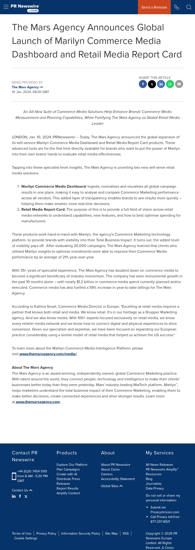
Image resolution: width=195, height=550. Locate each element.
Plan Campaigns (68, 469)
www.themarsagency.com (38, 402)
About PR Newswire (115, 464)
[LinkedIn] (14, 496)
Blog (149, 478)
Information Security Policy (80, 533)
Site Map (111, 533)
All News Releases (159, 464)
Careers (107, 474)
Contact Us (20, 490)
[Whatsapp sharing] (170, 84)
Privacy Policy (46, 533)
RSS (126, 533)
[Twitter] (26, 496)
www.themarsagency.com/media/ (48, 354)
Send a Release (154, 7)
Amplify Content (68, 493)
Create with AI (67, 474)
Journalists (154, 483)
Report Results (67, 488)
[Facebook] (20, 496)
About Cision (110, 469)
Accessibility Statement (118, 478)
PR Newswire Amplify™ (162, 469)
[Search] (189, 7)
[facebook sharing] (143, 84)
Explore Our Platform (72, 464)
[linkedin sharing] (161, 84)
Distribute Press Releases (68, 481)
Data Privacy (155, 488)
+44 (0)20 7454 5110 (32, 471)
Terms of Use (21, 533)
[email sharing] (179, 84)
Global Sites (110, 486)
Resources (154, 474)
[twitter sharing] (152, 84)
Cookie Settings (25, 538)
